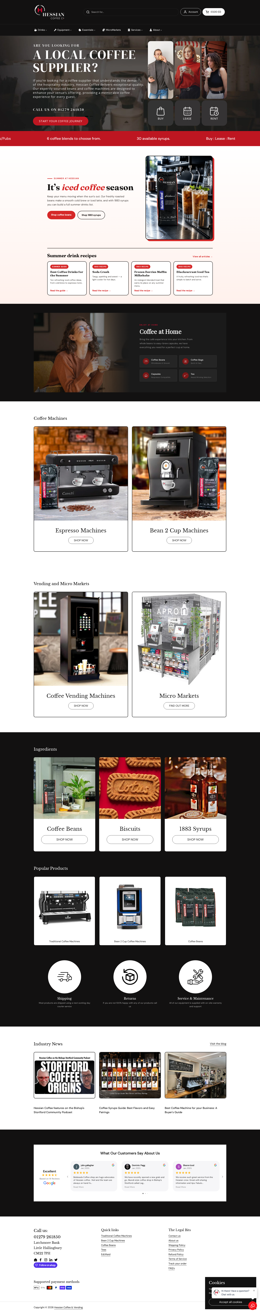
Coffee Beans (108, 1245)
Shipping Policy (177, 1245)
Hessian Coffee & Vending (68, 1307)
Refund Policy (176, 1254)
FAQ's (172, 1268)
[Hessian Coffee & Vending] (49, 12)
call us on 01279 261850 (58, 109)
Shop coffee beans (61, 214)
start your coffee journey (60, 121)
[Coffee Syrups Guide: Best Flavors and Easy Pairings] (130, 1075)
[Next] (139, 79)
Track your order (178, 1263)
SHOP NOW (81, 540)
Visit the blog (218, 1044)
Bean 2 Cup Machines (113, 1240)
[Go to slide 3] (147, 1193)
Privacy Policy (176, 1249)
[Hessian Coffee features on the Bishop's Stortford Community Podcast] (64, 1075)
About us (173, 1240)
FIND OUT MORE (179, 706)
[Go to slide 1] (143, 1193)
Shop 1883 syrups (91, 215)
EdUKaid (105, 1254)
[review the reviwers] (113, 1165)
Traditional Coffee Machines (116, 1235)
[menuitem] (40, 30)
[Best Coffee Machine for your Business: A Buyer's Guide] (195, 1075)
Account (193, 11)
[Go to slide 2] (145, 1193)
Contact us (175, 1235)
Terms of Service (178, 1258)
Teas (103, 1249)
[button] (214, 12)
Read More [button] (78, 1187)
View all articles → (203, 256)
